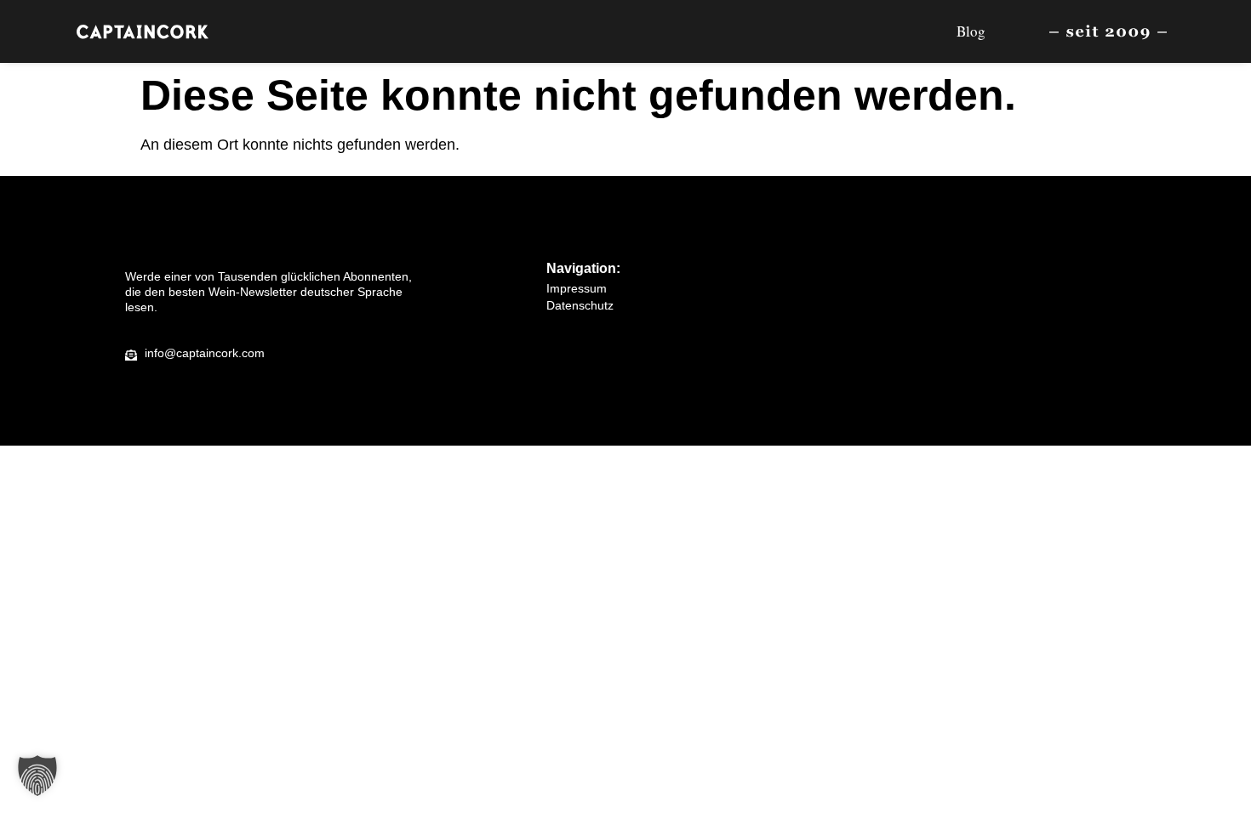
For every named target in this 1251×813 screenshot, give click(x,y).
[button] (37, 775)
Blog (971, 31)
